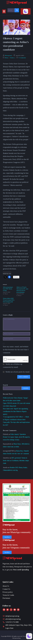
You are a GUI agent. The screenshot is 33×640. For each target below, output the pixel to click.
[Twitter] (7, 609)
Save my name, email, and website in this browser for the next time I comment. (16, 350)
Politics (12, 58)
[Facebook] (4, 609)
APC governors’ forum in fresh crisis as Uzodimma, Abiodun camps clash (16, 460)
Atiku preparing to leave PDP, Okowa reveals (8, 288)
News (6, 58)
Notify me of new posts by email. (18, 372)
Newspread (8, 55)
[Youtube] (14, 609)
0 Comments (22, 58)
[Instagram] (11, 609)
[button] (4, 11)
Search (5, 385)
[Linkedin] (18, 609)
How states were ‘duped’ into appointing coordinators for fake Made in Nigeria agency (15, 411)
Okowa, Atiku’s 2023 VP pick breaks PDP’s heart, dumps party (8, 300)
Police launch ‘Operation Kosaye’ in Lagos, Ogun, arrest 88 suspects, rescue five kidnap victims (16, 437)
